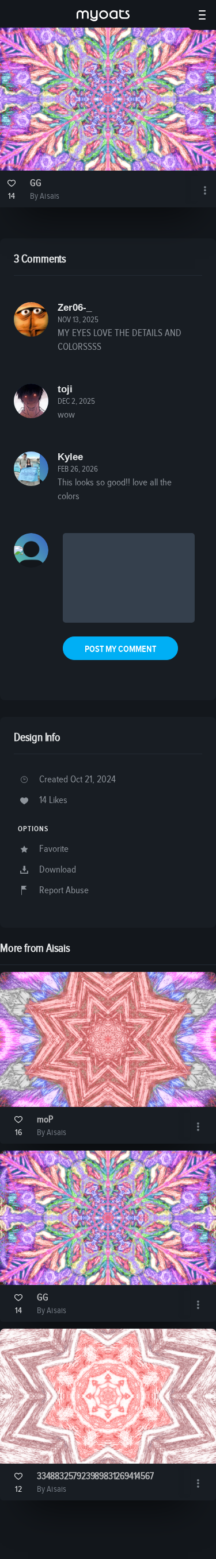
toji (65, 389)
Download (57, 870)
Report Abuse (64, 891)
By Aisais (44, 196)
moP (44, 1120)
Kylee (70, 457)
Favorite (54, 849)
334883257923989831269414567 (95, 1476)
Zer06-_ (75, 307)
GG (35, 183)
